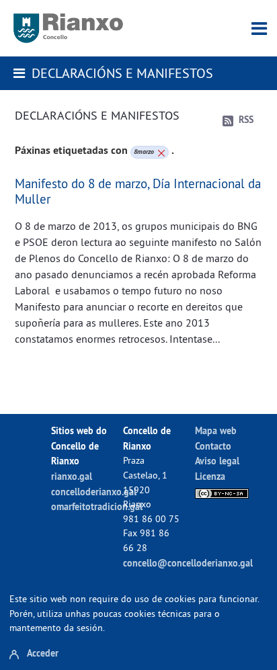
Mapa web (216, 430)
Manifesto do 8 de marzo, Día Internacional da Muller (138, 191)
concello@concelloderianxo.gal (188, 562)
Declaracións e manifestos (122, 73)
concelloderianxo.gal (93, 491)
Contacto (213, 445)
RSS (246, 120)
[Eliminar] (159, 152)
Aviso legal (217, 460)
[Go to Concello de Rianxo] (68, 28)
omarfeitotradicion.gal (97, 506)
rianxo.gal (71, 476)
